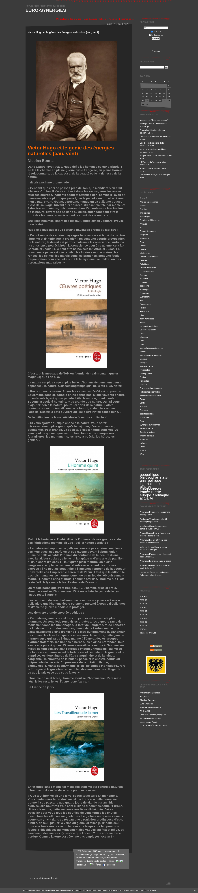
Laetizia (143, 572)
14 (164, 93)
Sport (142, 421)
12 (156, 93)
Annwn (143, 512)
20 (160, 97)
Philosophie (145, 370)
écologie (104, 861)
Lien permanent (111, 851)
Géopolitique (145, 304)
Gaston (143, 519)
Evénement (144, 297)
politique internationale (150, 482)
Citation (143, 249)
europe (145, 495)
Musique (143, 359)
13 (160, 93)
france (145, 492)
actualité (146, 498)
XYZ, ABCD (144, 696)
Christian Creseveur (148, 700)
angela (143, 526)
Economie (144, 279)
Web (142, 454)
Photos (143, 377)
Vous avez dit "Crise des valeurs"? (154, 120)
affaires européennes (150, 488)
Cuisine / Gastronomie (149, 257)
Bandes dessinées (147, 231)
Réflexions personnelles (150, 392)
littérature (80, 858)
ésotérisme (144, 286)
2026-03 (143, 615)
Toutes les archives (148, 633)
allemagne (161, 495)
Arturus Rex (145, 533)
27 (160, 100)
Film (141, 301)
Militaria (143, 352)
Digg (99, 865)
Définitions (144, 264)
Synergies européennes (150, 425)
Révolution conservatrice (150, 396)
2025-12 (143, 626)
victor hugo (105, 854)
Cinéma (143, 246)
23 (143, 100)
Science (143, 407)
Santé (142, 403)
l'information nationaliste (150, 693)
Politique (143, 385)
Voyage (143, 450)
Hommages (145, 311)
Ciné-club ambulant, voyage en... (154, 715)
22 (169, 97)
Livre (142, 341)
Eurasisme (144, 293)
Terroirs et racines (147, 432)
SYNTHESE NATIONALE (150, 707)
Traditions (144, 439)
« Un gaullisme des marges (67, 19)
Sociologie (144, 417)
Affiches (143, 205)
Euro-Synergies (46, 10)
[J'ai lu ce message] (195, 890)
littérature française (94, 858)
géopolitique (149, 475)
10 (147, 93)
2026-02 (143, 618)
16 (143, 97)
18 (152, 97)
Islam (142, 315)
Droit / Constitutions (148, 268)
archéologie (145, 216)
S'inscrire (157, 31)
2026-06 (143, 604)
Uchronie (144, 443)
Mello (142, 547)
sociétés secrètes (147, 414)
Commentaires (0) (84, 854)
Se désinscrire (157, 35)
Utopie (142, 447)
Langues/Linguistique (149, 326)
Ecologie (143, 275)
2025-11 (143, 629)
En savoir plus (150, 890)
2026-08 (143, 596)
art (141, 227)
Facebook (110, 865)
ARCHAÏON (145, 711)
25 (152, 100)
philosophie (149, 477)
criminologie (145, 253)
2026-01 (143, 622)
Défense (143, 260)
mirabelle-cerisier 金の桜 (150, 718)
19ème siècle (93, 861)
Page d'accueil (90, 19)
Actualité (143, 198)
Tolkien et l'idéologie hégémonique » (117, 19)
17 (147, 97)
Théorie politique (147, 436)
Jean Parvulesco (147, 319)
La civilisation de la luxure (160, 561)
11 (151, 93)
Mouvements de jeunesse (150, 355)
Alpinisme (144, 209)
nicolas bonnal (117, 854)
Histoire (143, 308)
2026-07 (143, 600)
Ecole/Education (147, 271)
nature (111, 861)
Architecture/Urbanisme (150, 220)
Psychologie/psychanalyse (151, 388)
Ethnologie (144, 290)
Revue (142, 399)
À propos (156, 51)
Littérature (144, 337)
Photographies (146, 374)
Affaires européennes (149, 202)
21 (164, 97)
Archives (143, 224)
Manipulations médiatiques (151, 348)
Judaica (143, 322)
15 (169, 93)
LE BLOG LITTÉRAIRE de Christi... (154, 726)
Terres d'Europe (146, 428)
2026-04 (143, 611)
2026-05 (143, 607)
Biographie (144, 238)
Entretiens (144, 282)
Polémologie (145, 381)
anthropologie (146, 213)
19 (156, 97)
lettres (107, 858)
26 (156, 100)
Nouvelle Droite (146, 366)
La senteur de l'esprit (148, 722)
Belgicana (144, 235)
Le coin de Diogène (148, 330)
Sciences (144, 410)
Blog (142, 242)
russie (156, 492)
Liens (142, 333)
